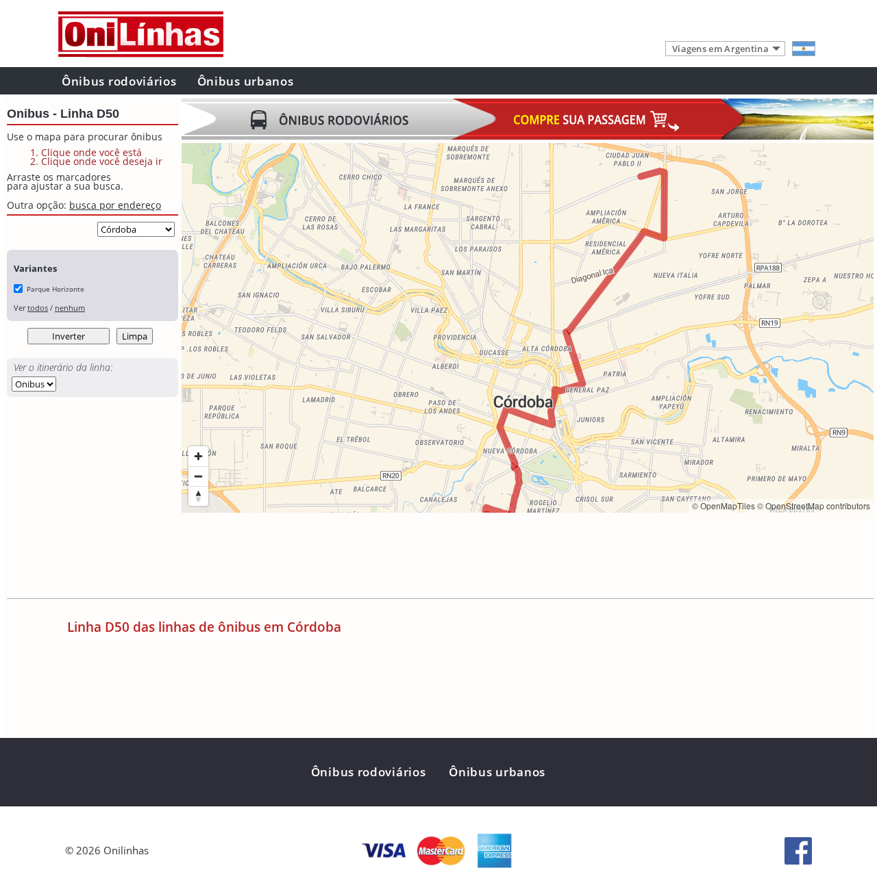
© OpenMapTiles (723, 505)
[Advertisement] (431, 557)
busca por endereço (115, 205)
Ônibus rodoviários (119, 81)
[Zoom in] (198, 456)
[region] (528, 328)
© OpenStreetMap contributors (813, 505)
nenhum (70, 308)
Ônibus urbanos (245, 81)
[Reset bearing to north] (198, 496)
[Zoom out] (198, 476)
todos (37, 308)
